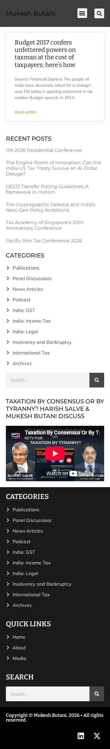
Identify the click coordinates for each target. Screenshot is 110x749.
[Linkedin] (80, 735)
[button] (82, 13)
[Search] (96, 380)
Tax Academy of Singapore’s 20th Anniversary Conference (45, 225)
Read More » (26, 112)
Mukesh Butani (30, 13)
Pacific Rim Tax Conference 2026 (44, 241)
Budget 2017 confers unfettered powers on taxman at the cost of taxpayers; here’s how (45, 54)
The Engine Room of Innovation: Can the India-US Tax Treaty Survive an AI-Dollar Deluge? (53, 168)
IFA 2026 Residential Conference (44, 150)
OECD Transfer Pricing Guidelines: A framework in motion (47, 189)
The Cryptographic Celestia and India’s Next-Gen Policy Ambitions (50, 207)
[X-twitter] (96, 735)
